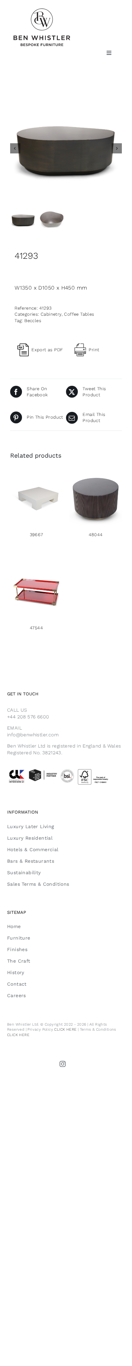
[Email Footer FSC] (66, 770)
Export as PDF (47, 349)
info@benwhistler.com (33, 734)
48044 (96, 534)
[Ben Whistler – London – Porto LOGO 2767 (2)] (42, 11)
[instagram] (63, 1064)
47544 (36, 627)
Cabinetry (51, 314)
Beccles (32, 320)
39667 (36, 534)
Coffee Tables (79, 314)
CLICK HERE (65, 1029)
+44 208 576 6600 (28, 716)
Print (94, 349)
